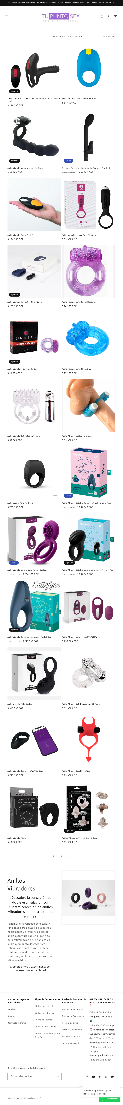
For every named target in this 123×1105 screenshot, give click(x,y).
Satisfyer (12, 1009)
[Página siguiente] (69, 855)
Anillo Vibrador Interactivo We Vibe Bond (26, 771)
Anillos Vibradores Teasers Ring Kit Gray (79, 838)
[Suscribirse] (58, 1076)
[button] (6, 17)
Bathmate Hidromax (17, 1022)
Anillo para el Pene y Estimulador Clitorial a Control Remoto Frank (34, 99)
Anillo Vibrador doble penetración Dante (25, 168)
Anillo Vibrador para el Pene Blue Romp (79, 98)
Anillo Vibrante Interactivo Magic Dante (25, 302)
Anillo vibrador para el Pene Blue (76, 369)
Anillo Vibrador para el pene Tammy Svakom (27, 570)
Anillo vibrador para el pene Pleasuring (79, 302)
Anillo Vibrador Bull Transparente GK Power (81, 704)
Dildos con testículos (45, 1006)
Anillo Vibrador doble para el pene (77, 436)
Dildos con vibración (45, 1013)
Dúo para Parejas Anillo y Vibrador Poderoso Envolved (86, 168)
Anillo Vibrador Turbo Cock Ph (21, 235)
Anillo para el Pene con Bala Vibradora (79, 235)
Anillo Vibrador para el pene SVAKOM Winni (81, 637)
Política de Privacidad (72, 1009)
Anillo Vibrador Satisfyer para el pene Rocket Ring (29, 637)
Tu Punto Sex (19, 1098)
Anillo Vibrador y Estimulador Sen (22, 369)
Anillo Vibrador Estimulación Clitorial (24, 436)
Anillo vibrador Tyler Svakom (20, 704)
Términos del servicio (72, 1029)
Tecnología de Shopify (33, 1098)
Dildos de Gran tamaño (46, 1026)
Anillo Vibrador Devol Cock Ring (76, 771)
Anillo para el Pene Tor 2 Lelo (20, 503)
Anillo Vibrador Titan (17, 838)
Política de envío (70, 1022)
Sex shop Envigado (71, 1043)
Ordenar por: (59, 36)
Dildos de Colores (43, 1019)
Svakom (11, 1016)
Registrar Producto (71, 1036)
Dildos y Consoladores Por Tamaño (48, 1035)
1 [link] (53, 855)
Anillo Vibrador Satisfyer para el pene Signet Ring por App (87, 570)
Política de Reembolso (73, 1016)
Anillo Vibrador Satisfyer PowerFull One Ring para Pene (86, 503)
